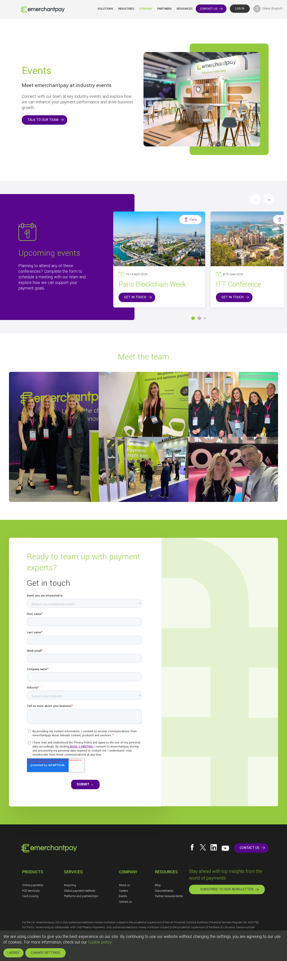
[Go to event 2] (199, 318)
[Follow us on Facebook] (192, 847)
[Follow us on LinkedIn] (214, 847)
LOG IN (239, 9)
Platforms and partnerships (81, 896)
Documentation (164, 891)
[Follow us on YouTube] (225, 848)
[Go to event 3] (205, 318)
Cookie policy (100, 942)
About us (124, 885)
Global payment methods (79, 891)
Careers (123, 891)
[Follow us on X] (203, 847)
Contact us (125, 902)
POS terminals (31, 891)
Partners (164, 9)
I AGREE (13, 952)
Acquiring (70, 885)
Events (123, 896)
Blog (158, 885)
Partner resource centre (169, 896)
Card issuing (30, 896)
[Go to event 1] (193, 318)
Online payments (32, 885)
